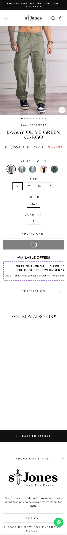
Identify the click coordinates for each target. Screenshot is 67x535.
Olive (33, 204)
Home (25, 125)
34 (39, 186)
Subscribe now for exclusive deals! (32, 529)
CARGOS (38, 125)
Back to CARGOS (36, 436)
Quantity (34, 214)
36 (49, 186)
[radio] (11, 169)
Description (33, 291)
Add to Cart (14, 404)
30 (18, 186)
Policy (32, 518)
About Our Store (32, 458)
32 (28, 186)
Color (34, 196)
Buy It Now (23, 246)
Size (33, 179)
